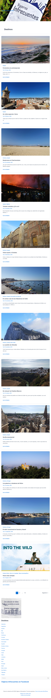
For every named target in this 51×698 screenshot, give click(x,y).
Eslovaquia (3, 641)
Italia (2, 655)
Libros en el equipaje (14, 573)
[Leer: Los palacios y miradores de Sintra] (25, 465)
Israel (2, 652)
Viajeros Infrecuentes (7, 10)
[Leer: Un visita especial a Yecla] (25, 95)
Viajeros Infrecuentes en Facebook (15, 682)
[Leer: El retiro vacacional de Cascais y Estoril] (25, 511)
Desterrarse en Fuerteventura (11, 160)
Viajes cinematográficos (23, 573)
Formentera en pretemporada (11, 68)
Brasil (2, 633)
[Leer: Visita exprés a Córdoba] (25, 234)
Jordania (3, 657)
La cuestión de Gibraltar (10, 345)
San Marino (3, 670)
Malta (2, 659)
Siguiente (45, 592)
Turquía (3, 674)
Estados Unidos (6, 573)
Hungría (3, 650)
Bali (2, 630)
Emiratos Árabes (5, 639)
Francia (3, 648)
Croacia (3, 637)
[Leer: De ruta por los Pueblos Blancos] (25, 372)
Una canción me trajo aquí (15, 296)
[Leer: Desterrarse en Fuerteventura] (25, 142)
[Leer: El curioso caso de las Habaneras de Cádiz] (25, 280)
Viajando (8, 204)
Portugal (8, 480)
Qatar (2, 665)
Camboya (3, 635)
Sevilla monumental (8, 437)
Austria (2, 628)
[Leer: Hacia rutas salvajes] (25, 557)
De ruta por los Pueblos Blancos (12, 391)
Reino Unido (12, 342)
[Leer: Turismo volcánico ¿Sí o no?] (25, 188)
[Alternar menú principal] (48, 10)
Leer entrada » (6, 77)
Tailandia (3, 672)
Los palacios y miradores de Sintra (13, 483)
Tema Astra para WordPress (41, 691)
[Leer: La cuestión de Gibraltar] (25, 326)
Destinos (4, 157)
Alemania (3, 624)
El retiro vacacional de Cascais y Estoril (14, 529)
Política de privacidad (25, 695)
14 (25, 592)
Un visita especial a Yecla (10, 114)
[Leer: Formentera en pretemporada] (25, 49)
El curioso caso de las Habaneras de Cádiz (15, 298)
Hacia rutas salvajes (9, 575)
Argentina (3, 626)
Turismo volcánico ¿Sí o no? (11, 206)
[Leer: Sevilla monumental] (25, 418)
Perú (2, 661)
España (4, 65)
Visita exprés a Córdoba (10, 252)
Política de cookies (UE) (25, 693)
